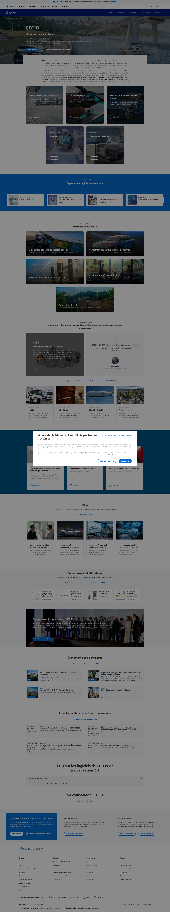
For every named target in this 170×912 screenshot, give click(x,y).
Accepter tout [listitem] (125, 461)
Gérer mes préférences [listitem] (107, 461)
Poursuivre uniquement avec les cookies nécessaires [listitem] (116, 435)
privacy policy (109, 454)
